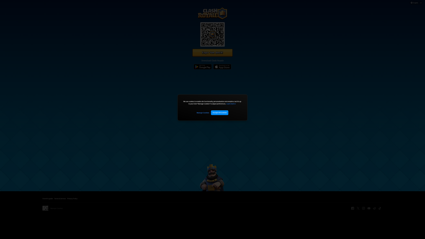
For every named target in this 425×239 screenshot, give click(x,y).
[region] (212, 107)
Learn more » (231, 104)
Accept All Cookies (220, 113)
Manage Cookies (203, 113)
